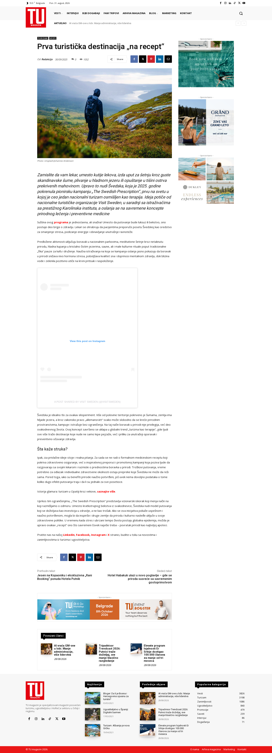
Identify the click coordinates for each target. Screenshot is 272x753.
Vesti (53, 38)
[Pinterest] (151, 59)
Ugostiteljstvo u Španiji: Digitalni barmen (115, 711)
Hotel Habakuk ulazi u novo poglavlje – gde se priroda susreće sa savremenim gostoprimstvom (140, 579)
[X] (239, 3)
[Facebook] (220, 3)
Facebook (83, 535)
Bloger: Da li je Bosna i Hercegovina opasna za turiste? (116, 696)
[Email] (168, 59)
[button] (241, 13)
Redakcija (47, 59)
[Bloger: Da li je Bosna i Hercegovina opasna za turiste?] (92, 698)
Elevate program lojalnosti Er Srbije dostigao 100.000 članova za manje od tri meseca (154, 653)
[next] (244, 23)
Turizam (43, 38)
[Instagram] (225, 3)
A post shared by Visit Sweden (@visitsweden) (87, 401)
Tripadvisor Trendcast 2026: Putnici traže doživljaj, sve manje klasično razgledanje (113, 23)
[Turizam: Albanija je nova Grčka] (92, 730)
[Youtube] (244, 3)
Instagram (98, 535)
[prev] (238, 23)
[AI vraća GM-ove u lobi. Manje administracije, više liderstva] (46, 649)
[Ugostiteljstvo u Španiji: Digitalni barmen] (92, 714)
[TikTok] (234, 3)
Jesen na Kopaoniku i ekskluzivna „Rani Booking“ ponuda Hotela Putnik (64, 577)
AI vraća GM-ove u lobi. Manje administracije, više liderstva (64, 650)
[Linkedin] (230, 3)
